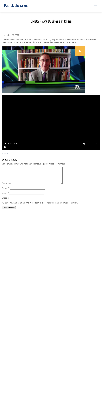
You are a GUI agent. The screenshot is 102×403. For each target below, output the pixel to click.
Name (5, 188)
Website (5, 197)
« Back (5, 153)
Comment (7, 183)
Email (5, 193)
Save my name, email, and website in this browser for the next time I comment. (41, 202)
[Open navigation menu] (95, 6)
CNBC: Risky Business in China (51, 22)
